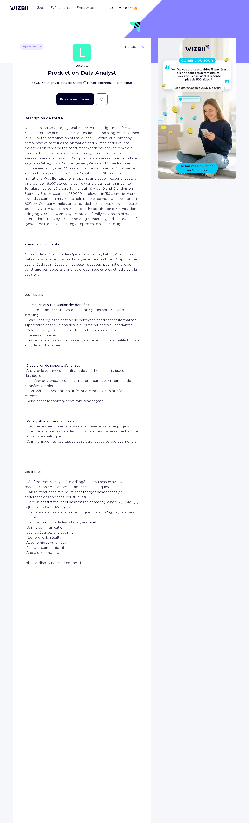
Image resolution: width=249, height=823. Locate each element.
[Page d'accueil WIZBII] (19, 8)
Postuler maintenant (75, 99)
